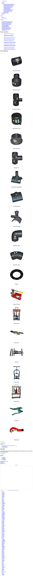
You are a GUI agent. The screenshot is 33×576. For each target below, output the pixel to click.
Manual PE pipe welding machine (8, 9)
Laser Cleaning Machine (5, 12)
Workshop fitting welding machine (8, 5)
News (3, 14)
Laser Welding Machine (7, 8)
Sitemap (7, 461)
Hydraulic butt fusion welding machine (7, 22)
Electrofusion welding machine (8, 10)
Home (3, 2)
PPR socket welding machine (8, 11)
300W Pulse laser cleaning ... (9, 35)
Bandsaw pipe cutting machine (8, 7)
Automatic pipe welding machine (8, 6)
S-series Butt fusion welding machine (7, 21)
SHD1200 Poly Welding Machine (9, 42)
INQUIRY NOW (2, 453)
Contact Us (3, 13)
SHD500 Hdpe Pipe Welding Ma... (10, 45)
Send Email (1, 462)
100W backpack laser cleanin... (9, 38)
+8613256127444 (2, 463)
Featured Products (2, 461)
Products (3, 3)
